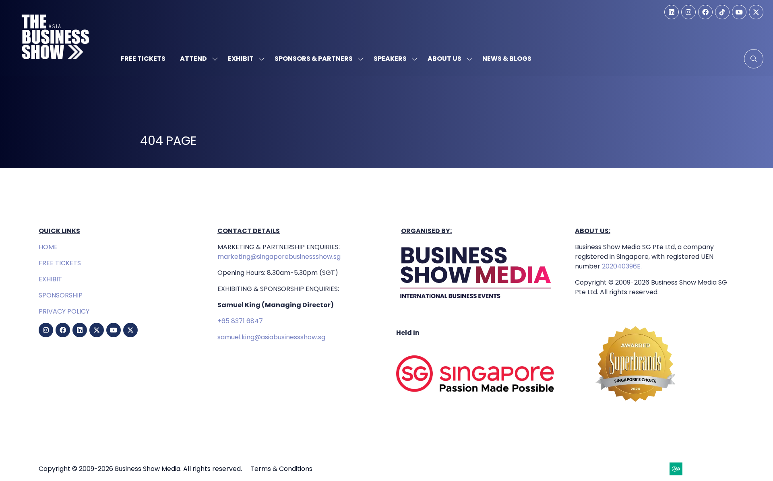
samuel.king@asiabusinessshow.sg (271, 337)
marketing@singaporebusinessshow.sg (279, 256)
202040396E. (621, 266)
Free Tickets (143, 58)
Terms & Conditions (281, 468)
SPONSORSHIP (61, 295)
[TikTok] (722, 12)
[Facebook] (705, 12)
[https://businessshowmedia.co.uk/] (476, 300)
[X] (756, 12)
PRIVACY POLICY (64, 311)
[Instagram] (688, 12)
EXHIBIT (50, 279)
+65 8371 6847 (240, 321)
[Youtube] (739, 12)
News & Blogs (506, 58)
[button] (753, 58)
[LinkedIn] (671, 12)
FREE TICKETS (60, 263)
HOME (48, 247)
